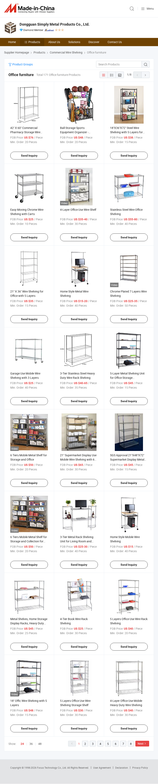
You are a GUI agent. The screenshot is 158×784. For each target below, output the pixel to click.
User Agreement (102, 767)
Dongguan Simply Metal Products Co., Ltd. (54, 24)
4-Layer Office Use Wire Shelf (78, 210)
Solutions (74, 42)
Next (141, 743)
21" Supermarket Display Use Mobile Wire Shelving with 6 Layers (78, 459)
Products (34, 42)
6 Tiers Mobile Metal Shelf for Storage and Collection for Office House (28, 541)
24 (22, 743)
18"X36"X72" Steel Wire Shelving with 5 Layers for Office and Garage (126, 132)
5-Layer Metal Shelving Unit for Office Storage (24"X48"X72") (127, 377)
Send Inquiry (29, 155)
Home (12, 42)
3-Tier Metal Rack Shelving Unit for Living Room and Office (76, 541)
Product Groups (22, 64)
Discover (93, 42)
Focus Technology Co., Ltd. (52, 767)
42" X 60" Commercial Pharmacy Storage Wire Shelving (25, 132)
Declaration (121, 767)
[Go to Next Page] (145, 75)
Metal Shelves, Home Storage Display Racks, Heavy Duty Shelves (28, 623)
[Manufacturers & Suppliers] (30, 8)
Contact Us (115, 42)
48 (40, 744)
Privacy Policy (140, 767)
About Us (54, 42)
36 (31, 744)
